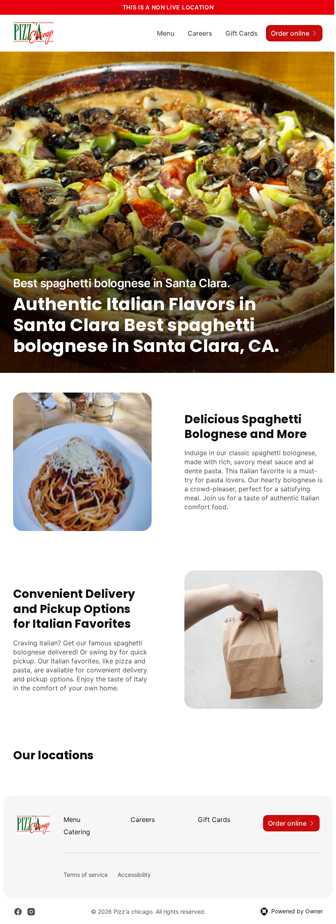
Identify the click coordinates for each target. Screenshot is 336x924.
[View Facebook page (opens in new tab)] (18, 912)
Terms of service (86, 874)
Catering (77, 832)
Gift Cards (241, 33)
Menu (166, 33)
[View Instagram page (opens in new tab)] (31, 912)
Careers (200, 33)
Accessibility (134, 874)
